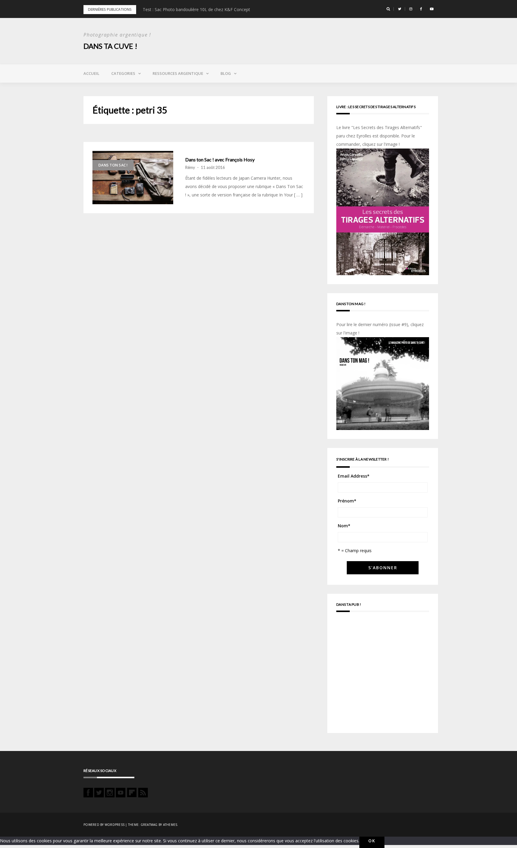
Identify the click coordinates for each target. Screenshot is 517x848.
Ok (371, 841)
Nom (344, 526)
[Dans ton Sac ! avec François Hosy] (132, 177)
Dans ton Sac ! (113, 165)
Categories (123, 73)
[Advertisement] (382, 675)
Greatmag (149, 825)
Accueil (91, 73)
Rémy (190, 167)
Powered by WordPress (103, 825)
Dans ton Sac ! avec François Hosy (220, 159)
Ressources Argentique (178, 73)
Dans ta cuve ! (110, 46)
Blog (226, 73)
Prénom (347, 501)
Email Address (353, 476)
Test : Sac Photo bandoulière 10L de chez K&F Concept (196, 9)
